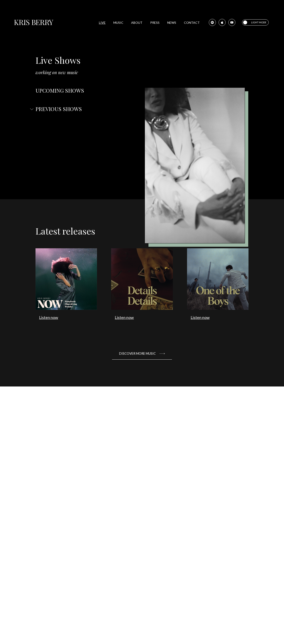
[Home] (33, 22)
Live (102, 22)
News (171, 22)
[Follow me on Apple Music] (222, 22)
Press (155, 22)
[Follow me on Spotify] (212, 22)
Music (118, 22)
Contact (192, 22)
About (136, 22)
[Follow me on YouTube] (231, 22)
